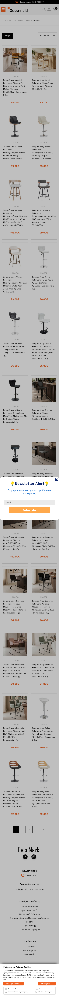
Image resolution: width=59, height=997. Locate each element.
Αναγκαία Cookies (14, 989)
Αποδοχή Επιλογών (13, 983)
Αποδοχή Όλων (47, 983)
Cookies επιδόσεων (46, 989)
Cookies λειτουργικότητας (17, 992)
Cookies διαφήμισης (45, 992)
